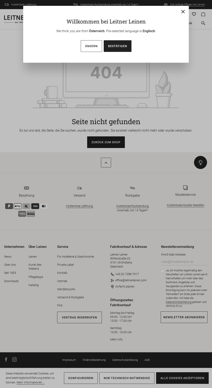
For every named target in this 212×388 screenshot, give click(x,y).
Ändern (91, 46)
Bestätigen (117, 46)
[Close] (183, 11)
